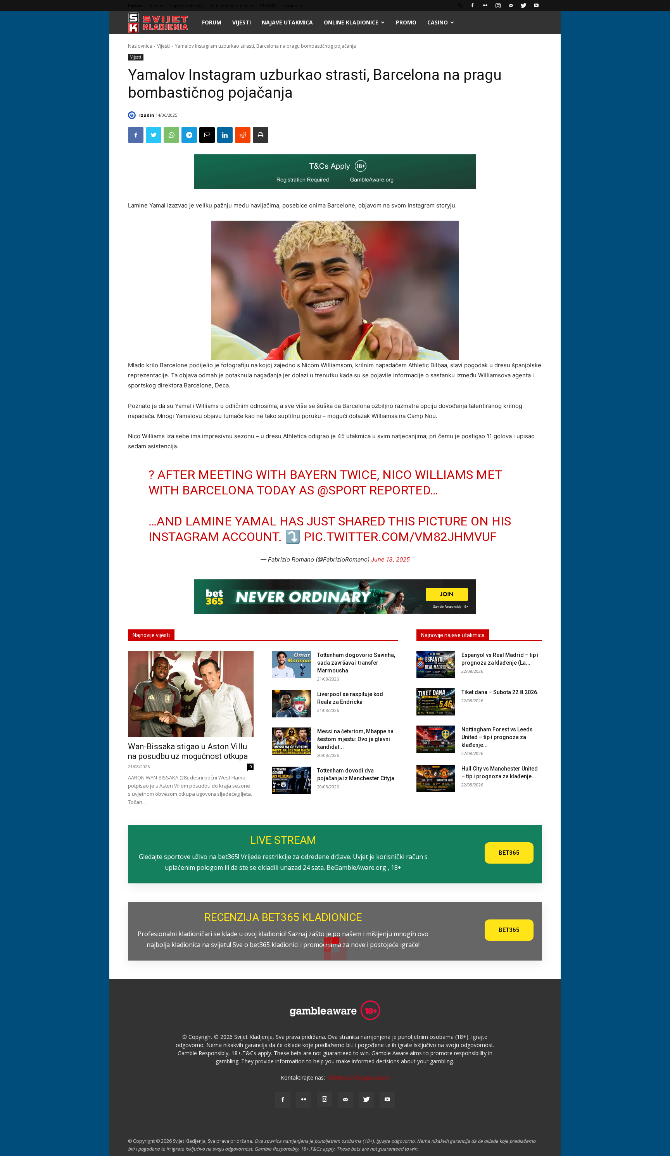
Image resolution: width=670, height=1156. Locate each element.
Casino (290, 5)
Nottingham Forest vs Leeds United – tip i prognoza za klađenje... (497, 737)
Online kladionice (229, 5)
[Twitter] (523, 5)
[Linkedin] (225, 135)
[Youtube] (536, 5)
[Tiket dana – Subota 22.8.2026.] (435, 701)
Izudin (146, 115)
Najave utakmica (186, 5)
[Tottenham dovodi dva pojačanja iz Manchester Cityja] (291, 780)
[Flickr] (485, 5)
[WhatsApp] (171, 135)
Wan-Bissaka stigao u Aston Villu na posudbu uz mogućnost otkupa (188, 751)
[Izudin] (133, 115)
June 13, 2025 (390, 559)
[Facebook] (472, 5)
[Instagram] (498, 5)
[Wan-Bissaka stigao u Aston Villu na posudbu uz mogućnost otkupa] (191, 693)
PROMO (268, 5)
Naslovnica (140, 46)
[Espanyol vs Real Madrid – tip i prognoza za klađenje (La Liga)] (435, 664)
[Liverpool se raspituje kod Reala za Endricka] (291, 703)
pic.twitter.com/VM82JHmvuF (400, 536)
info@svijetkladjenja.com (357, 1077)
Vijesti (156, 5)
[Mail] (510, 5)
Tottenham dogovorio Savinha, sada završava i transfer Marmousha (356, 663)
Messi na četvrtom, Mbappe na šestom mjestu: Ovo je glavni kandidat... (355, 739)
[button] (460, 5)
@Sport (341, 490)
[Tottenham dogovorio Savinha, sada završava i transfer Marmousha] (291, 664)
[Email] (207, 135)
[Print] (260, 135)
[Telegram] (189, 135)
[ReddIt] (242, 135)
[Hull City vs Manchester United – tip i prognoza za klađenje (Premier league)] (435, 778)
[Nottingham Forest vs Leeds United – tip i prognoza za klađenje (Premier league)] (435, 739)
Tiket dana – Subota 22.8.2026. (500, 692)
